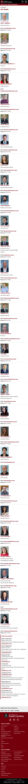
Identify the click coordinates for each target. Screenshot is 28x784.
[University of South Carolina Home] (6, 1)
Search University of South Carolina (22, 1)
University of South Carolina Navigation (26, 1)
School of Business (9, 4)
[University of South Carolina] (14, 715)
